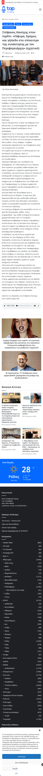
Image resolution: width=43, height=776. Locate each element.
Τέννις (7, 597)
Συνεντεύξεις (27, 24)
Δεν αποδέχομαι (21, 762)
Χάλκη (7, 651)
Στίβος (7, 593)
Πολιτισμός (7, 702)
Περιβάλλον (9, 682)
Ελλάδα (5, 665)
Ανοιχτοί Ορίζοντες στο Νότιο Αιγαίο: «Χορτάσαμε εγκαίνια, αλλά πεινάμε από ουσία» (31, 409)
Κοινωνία (6, 675)
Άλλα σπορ (9, 563)
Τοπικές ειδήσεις (9, 28)
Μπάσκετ (8, 577)
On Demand (7, 549)
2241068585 (9, 501)
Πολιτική (6, 699)
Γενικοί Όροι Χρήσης (9, 527)
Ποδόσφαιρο (9, 587)
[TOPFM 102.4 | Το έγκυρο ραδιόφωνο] (8, 9)
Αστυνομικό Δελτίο (10, 658)
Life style (6, 546)
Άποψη (5, 655)
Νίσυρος (8, 634)
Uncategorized (8, 553)
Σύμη (6, 644)
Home (6, 19)
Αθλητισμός (7, 560)
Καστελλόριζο (10, 621)
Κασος (7, 617)
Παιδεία (8, 678)
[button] (40, 730)
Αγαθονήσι (9, 604)
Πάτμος (7, 638)
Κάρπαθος (9, 614)
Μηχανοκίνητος (11, 573)
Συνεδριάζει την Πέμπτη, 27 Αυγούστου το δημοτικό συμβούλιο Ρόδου (11, 444)
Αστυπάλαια (9, 607)
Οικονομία (6, 692)
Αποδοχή (21, 756)
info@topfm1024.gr (12, 499)
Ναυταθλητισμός (11, 580)
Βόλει (7, 566)
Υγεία (7, 689)
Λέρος (7, 631)
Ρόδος (18, 24)
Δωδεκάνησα (9, 668)
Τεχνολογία (7, 709)
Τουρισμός (7, 719)
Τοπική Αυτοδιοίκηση (10, 712)
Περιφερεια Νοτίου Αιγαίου (13, 695)
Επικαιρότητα (8, 672)
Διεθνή (7, 570)
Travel (7, 716)
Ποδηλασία (9, 583)
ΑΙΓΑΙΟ (5, 600)
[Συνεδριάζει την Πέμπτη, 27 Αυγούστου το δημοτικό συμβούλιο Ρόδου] (11, 433)
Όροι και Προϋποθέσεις (10, 524)
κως (6, 624)
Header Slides (14, 19)
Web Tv (5, 556)
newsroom (8, 53)
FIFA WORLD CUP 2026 (15, 590)
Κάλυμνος (8, 610)
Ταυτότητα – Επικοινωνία (11, 521)
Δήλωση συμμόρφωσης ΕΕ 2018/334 (15, 531)
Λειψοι (7, 627)
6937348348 (10, 503)
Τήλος (7, 648)
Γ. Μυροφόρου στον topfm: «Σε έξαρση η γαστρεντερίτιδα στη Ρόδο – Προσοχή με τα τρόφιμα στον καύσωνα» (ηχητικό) (31, 446)
